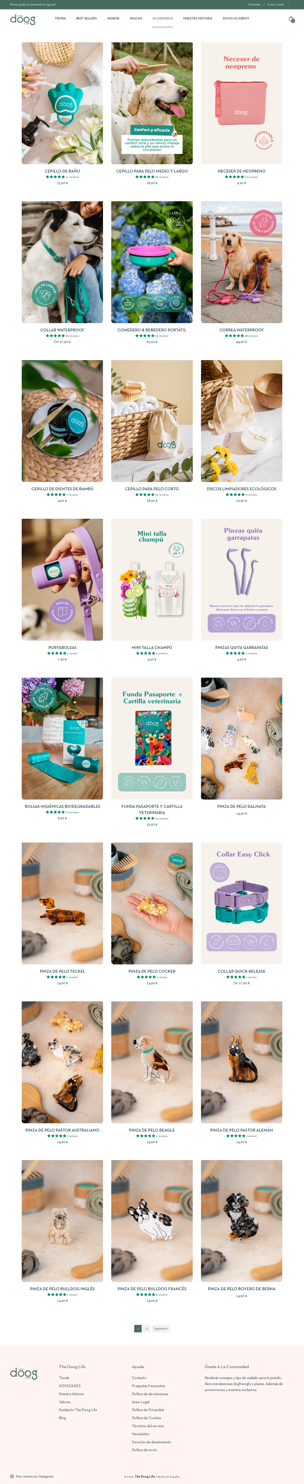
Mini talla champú (152, 648)
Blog (62, 1418)
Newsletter (141, 1434)
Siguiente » (161, 1328)
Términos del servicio (148, 1426)
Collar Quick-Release (242, 971)
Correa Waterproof (241, 330)
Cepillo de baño (62, 171)
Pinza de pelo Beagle (152, 1130)
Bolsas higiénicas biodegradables (62, 807)
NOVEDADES (70, 1386)
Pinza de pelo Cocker (151, 971)
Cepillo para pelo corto (152, 489)
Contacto (139, 1378)
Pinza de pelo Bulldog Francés (152, 1289)
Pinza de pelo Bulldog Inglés (62, 1289)
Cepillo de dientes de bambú (62, 489)
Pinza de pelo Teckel (62, 971)
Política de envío (144, 1450)
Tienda (64, 1378)
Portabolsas (62, 648)
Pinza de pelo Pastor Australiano (62, 1130)
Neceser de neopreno (242, 171)
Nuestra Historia (71, 1394)
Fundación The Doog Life (78, 1410)
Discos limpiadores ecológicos (241, 489)
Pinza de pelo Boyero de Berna (241, 1289)
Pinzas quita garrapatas (241, 648)
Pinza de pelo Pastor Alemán (241, 1130)
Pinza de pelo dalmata (241, 807)
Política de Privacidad (148, 1410)
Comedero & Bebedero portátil (151, 330)
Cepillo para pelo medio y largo (152, 171)
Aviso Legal (140, 1402)
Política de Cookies (146, 1418)
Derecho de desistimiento (151, 1442)
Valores (65, 1402)
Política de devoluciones (150, 1394)
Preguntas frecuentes (148, 1386)
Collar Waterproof (62, 330)
